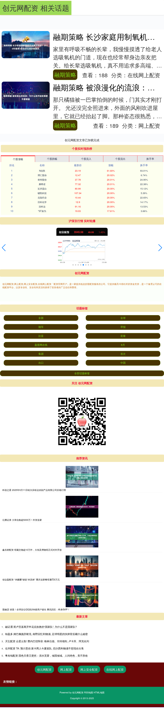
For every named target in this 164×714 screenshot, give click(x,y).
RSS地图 (88, 692)
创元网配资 (44, 669)
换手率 (150, 159)
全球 (123, 318)
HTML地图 (99, 692)
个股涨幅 (18, 159)
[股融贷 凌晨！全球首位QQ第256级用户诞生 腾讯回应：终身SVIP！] (82, 596)
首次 (123, 354)
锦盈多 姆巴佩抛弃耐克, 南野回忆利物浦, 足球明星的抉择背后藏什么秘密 (46, 634)
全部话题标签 (82, 373)
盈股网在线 (41, 345)
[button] (4, 247)
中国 (123, 363)
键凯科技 (42, 193)
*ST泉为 (42, 211)
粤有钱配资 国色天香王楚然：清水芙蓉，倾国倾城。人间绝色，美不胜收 (46, 655)
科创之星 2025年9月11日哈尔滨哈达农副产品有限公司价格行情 (34, 490)
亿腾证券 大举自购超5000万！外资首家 (22, 519)
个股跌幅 (52, 159)
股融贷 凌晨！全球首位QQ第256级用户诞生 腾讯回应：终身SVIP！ (36, 609)
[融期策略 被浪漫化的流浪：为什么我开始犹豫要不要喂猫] (26, 98)
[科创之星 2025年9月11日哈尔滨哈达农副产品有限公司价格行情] (82, 477)
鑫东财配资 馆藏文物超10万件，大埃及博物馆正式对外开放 (32, 549)
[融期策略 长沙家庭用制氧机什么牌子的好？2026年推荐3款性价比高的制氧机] (26, 47)
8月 (123, 345)
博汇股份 (42, 175)
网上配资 (66, 669)
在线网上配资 (115, 669)
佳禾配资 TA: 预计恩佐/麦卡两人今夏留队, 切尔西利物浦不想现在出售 (44, 648)
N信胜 (42, 170)
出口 (41, 363)
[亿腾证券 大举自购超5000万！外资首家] (82, 507)
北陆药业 (42, 197)
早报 (123, 327)
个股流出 (120, 159)
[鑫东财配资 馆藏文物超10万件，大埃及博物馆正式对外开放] (82, 536)
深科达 (42, 206)
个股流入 (86, 159)
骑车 (41, 327)
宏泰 (123, 336)
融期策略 (65, 74)
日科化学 (42, 202)
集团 (41, 354)
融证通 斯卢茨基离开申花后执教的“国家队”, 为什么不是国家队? (41, 627)
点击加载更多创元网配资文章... (82, 140)
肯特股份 (42, 179)
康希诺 (42, 184)
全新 (41, 318)
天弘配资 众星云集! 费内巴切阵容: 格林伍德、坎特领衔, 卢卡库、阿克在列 (47, 641)
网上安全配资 (89, 669)
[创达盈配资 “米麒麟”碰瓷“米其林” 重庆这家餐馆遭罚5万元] (82, 566)
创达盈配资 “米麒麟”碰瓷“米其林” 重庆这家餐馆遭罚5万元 (31, 579)
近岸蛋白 (42, 188)
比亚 (41, 336)
